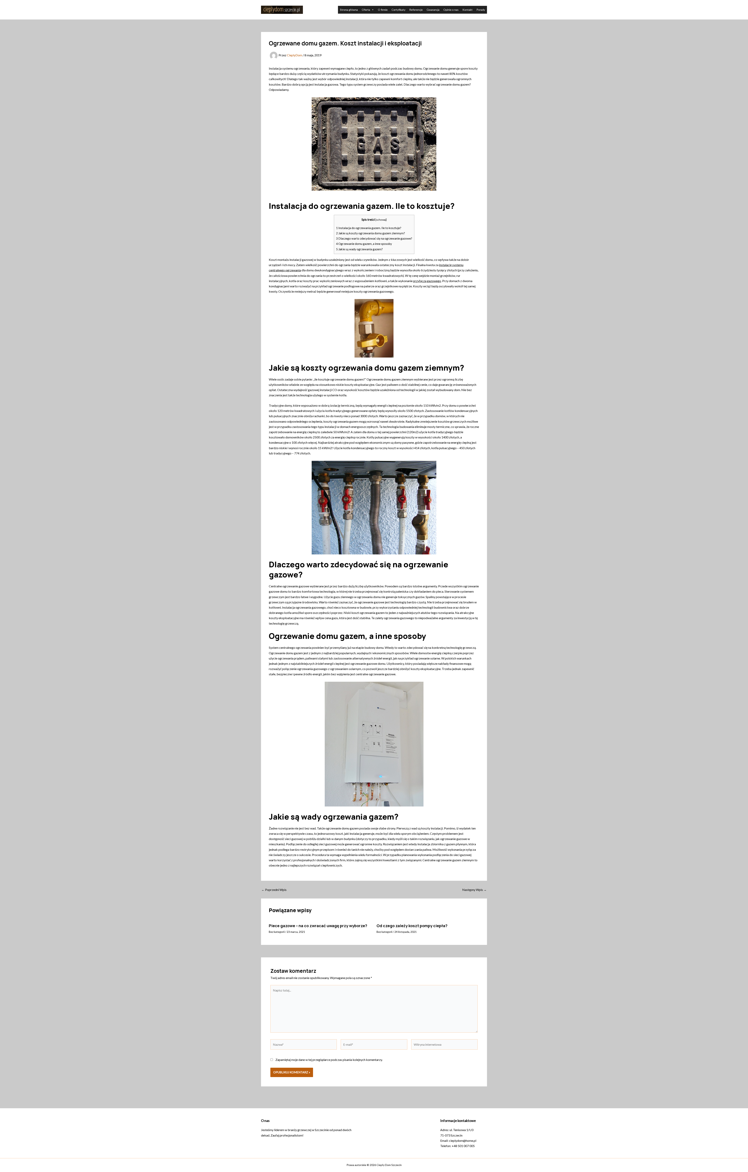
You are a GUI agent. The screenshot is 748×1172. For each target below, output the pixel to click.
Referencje (416, 9)
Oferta (366, 9)
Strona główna (349, 9)
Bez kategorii (277, 931)
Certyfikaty (398, 9)
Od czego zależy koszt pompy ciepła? (412, 925)
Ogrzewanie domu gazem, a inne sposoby (364, 243)
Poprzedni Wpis (274, 889)
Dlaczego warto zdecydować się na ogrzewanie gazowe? (374, 238)
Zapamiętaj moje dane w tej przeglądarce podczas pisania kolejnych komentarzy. (329, 1059)
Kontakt (467, 9)
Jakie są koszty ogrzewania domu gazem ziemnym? (370, 233)
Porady (480, 9)
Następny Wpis (474, 889)
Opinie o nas (451, 9)
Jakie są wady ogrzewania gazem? (359, 249)
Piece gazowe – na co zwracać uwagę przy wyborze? (318, 925)
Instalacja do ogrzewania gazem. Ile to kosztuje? (368, 228)
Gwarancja (433, 9)
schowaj (381, 219)
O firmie (383, 9)
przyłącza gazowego (427, 281)
